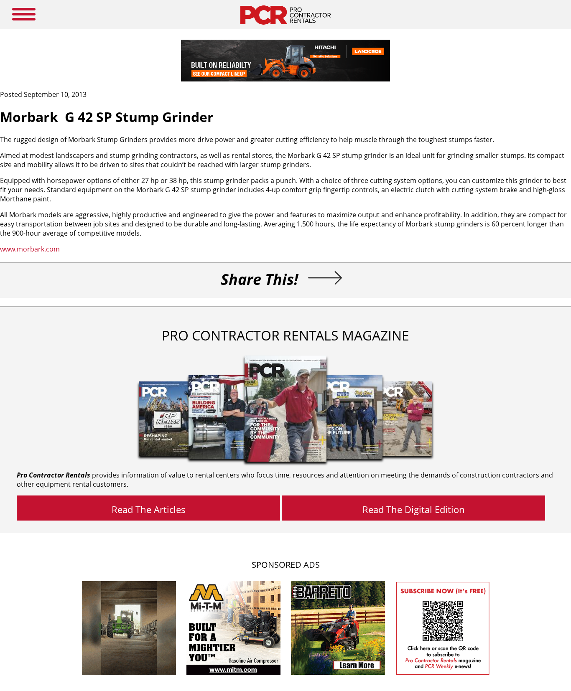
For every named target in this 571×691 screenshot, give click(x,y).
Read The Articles (149, 509)
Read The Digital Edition (413, 509)
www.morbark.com (30, 249)
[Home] (285, 26)
